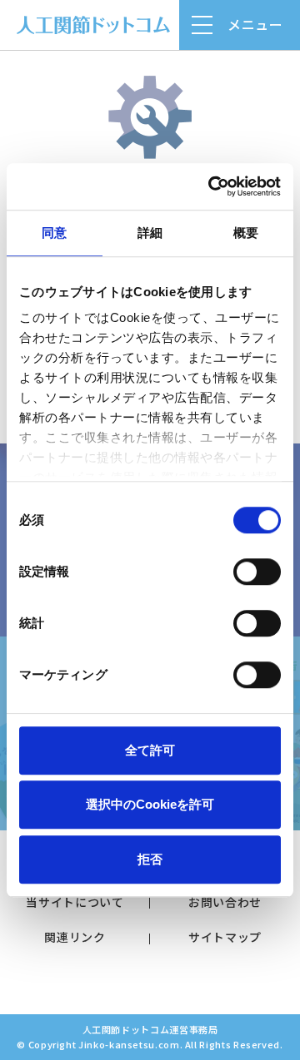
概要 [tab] (245, 232)
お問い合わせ (225, 902)
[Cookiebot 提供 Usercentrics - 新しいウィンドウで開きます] (211, 186)
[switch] (257, 571)
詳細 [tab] (150, 232)
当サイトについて (74, 902)
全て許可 (150, 750)
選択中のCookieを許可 (150, 804)
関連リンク (74, 937)
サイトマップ (225, 937)
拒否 (150, 859)
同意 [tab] (54, 232)
